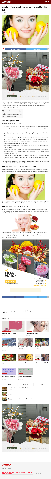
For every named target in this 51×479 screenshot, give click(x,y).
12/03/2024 (21, 348)
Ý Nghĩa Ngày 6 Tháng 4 (32, 333)
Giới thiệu (3, 476)
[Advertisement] (25, 290)
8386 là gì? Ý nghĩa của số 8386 (9, 333)
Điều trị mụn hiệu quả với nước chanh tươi (12, 114)
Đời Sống (5, 344)
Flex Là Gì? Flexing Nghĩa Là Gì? (24, 362)
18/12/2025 (4, 335)
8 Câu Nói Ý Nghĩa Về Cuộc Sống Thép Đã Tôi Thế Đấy (18, 387)
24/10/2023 (4, 379)
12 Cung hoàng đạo (23, 359)
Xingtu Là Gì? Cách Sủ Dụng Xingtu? (42, 362)
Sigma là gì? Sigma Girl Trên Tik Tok (25, 346)
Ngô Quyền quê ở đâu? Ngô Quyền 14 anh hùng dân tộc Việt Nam (21, 398)
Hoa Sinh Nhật (18, 476)
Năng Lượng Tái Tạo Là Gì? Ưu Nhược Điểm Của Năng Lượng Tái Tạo (8, 348)
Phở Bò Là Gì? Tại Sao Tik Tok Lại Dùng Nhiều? (17, 392)
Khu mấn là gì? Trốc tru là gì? (40, 346)
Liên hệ (8, 476)
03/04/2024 (29, 335)
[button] (20, 111)
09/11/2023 (37, 363)
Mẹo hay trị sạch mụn (8, 113)
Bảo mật (12, 476)
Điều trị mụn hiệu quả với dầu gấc (10, 116)
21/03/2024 (4, 350)
